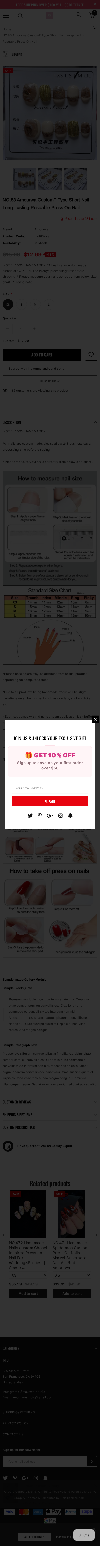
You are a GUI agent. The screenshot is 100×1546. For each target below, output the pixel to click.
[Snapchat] (70, 815)
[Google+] (50, 815)
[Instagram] (60, 815)
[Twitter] (30, 815)
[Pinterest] (40, 815)
